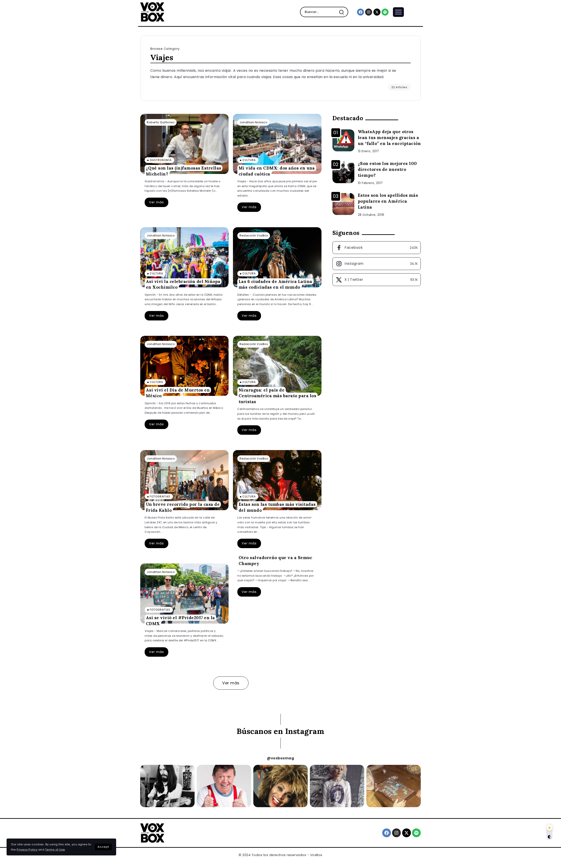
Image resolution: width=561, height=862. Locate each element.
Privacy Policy (27, 850)
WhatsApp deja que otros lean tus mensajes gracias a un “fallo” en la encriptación (389, 137)
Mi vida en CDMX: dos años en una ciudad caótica (277, 171)
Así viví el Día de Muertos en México (178, 393)
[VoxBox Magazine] (152, 11)
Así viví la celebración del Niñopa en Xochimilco (183, 284)
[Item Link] (184, 144)
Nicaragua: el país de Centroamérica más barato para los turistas (277, 395)
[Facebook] (360, 12)
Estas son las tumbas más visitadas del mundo (277, 507)
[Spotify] (385, 12)
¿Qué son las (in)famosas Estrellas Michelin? (183, 171)
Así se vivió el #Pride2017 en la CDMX (180, 620)
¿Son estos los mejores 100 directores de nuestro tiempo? (387, 169)
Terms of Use (55, 850)
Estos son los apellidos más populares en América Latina (388, 201)
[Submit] (343, 12)
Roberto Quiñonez (160, 122)
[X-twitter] (376, 12)
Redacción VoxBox (254, 235)
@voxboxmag (280, 758)
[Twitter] (377, 280)
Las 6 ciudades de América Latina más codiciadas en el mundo (275, 284)
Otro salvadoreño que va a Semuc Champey (275, 560)
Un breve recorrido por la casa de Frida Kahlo (183, 507)
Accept (103, 847)
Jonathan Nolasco (253, 122)
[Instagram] (368, 12)
